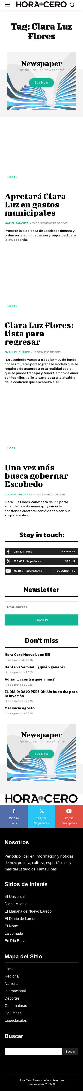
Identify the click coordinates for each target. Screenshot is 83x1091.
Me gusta (68, 551)
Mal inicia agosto (20, 708)
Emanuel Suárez (17, 352)
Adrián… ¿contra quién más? (30, 679)
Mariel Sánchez (16, 223)
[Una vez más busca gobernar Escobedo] (41, 424)
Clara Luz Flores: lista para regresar (39, 333)
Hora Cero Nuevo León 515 (27, 654)
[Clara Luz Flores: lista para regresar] (41, 282)
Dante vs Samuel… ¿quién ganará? (35, 667)
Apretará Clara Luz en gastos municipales (35, 204)
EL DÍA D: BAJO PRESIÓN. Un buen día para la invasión (41, 693)
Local (12, 177)
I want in (42, 620)
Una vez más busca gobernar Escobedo (36, 475)
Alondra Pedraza (18, 494)
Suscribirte (66, 571)
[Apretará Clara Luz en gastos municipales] (41, 153)
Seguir (70, 561)
